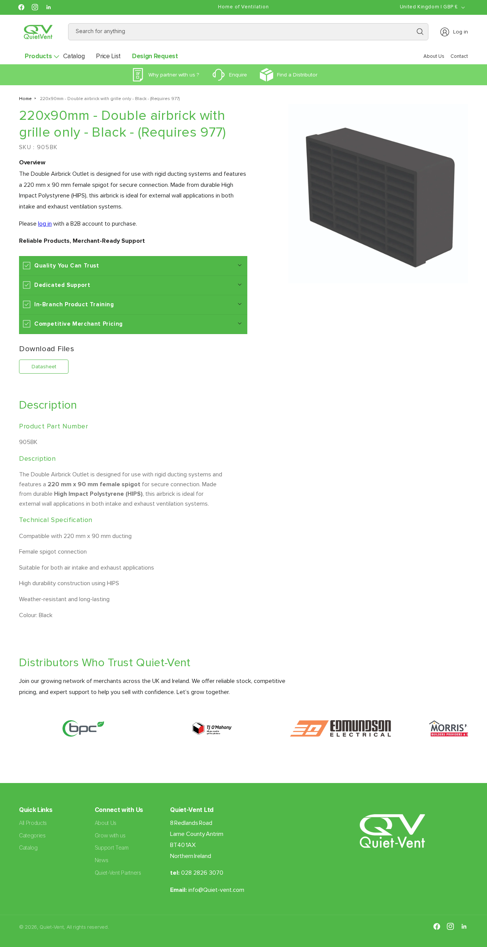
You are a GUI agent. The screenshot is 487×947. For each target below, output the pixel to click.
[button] (38, 56)
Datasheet (44, 366)
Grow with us (110, 835)
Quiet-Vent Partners (118, 872)
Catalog (28, 848)
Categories (32, 835)
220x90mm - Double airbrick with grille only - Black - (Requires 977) (110, 99)
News (101, 860)
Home (25, 99)
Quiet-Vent (52, 927)
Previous (13, 732)
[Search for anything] (420, 31)
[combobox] (248, 31)
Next (473, 732)
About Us (105, 823)
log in (45, 223)
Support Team (112, 848)
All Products (33, 823)
